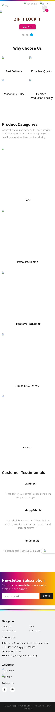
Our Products (9, 630)
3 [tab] (31, 34)
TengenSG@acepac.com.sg (23, 655)
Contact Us (35, 630)
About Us (7, 626)
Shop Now (27, 26)
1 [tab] (23, 35)
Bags (28, 200)
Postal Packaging (27, 262)
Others (27, 447)
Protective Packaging (27, 323)
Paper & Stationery (27, 385)
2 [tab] (27, 35)
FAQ (31, 626)
